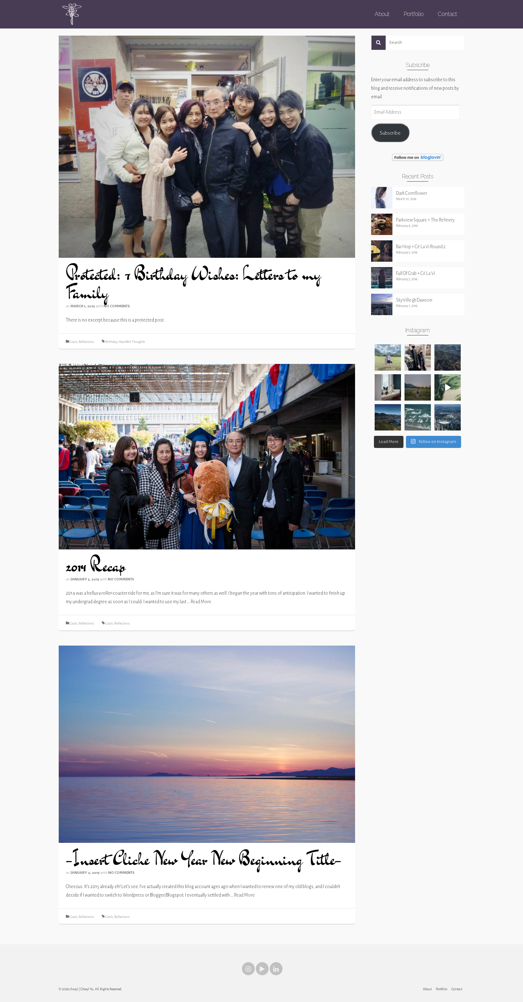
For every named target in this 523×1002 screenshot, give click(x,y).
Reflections (86, 342)
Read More (201, 601)
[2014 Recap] (207, 456)
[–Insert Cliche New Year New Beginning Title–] (207, 743)
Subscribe (390, 133)
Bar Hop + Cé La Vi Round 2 (420, 246)
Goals (73, 342)
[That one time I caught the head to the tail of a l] (447, 387)
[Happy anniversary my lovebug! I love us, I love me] (418, 357)
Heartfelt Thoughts (131, 342)
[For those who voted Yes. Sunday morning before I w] (418, 387)
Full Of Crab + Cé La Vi (415, 273)
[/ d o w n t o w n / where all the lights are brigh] (447, 417)
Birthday (111, 342)
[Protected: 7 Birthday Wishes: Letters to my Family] (207, 146)
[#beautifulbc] (447, 357)
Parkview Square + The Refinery (425, 220)
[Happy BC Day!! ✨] (388, 417)
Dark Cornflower (411, 193)
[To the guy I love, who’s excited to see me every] (388, 357)
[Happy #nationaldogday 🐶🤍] (388, 387)
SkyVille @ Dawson (414, 300)
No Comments (117, 306)
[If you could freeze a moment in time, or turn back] (418, 417)
